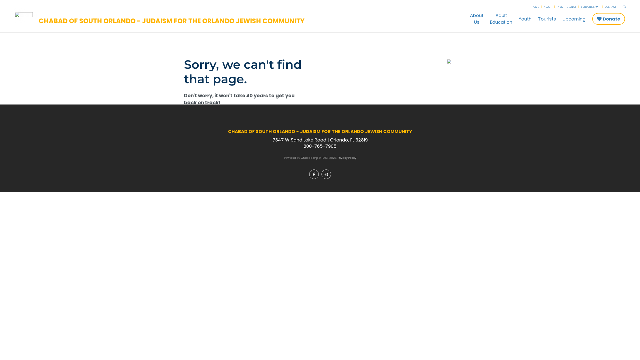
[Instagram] (326, 174)
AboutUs (477, 18)
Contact (610, 7)
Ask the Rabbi (567, 7)
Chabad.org (309, 158)
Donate (611, 19)
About (548, 7)
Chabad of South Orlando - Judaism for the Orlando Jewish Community (171, 21)
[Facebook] (314, 174)
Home (535, 7)
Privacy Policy (347, 158)
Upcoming (574, 19)
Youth (525, 19)
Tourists (547, 19)
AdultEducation (501, 18)
